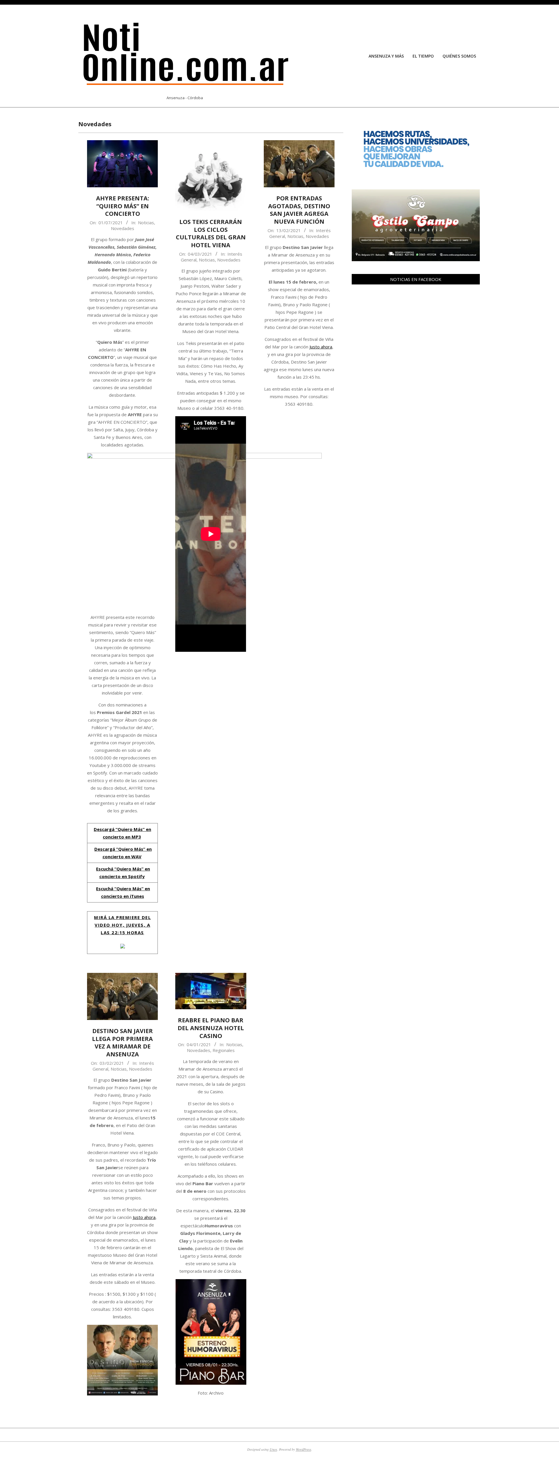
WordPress (303, 1449)
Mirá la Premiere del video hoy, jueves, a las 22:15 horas (122, 924)
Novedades (122, 228)
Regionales (224, 1050)
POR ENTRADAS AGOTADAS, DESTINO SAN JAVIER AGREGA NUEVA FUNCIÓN (299, 209)
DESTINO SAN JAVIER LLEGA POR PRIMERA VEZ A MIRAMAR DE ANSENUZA (122, 1042)
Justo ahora (320, 347)
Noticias (146, 222)
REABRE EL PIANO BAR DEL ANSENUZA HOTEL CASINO (211, 1027)
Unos (273, 1449)
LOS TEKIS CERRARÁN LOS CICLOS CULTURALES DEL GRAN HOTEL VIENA (211, 233)
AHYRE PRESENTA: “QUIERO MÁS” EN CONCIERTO (122, 206)
